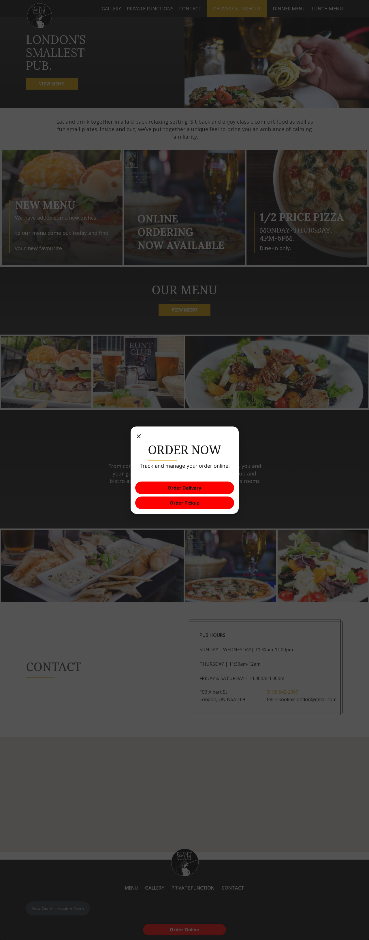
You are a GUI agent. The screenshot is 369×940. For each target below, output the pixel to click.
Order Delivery (184, 488)
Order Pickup (184, 503)
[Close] (138, 437)
